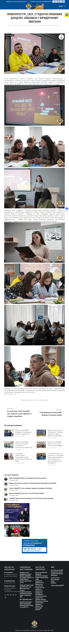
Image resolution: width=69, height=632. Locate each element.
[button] (67, 15)
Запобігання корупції (26, 593)
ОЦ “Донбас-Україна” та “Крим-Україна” (27, 578)
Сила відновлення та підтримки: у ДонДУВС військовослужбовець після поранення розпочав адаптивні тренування (56, 458)
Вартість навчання (25, 576)
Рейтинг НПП (39, 606)
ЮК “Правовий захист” (26, 599)
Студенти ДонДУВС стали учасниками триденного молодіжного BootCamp (23, 444)
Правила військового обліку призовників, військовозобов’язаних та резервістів (26, 604)
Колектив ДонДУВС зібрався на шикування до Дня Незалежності (23, 432)
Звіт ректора (39, 586)
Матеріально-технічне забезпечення (41, 602)
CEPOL (53, 581)
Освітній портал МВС (57, 570)
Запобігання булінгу (25, 592)
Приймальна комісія (25, 574)
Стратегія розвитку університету (41, 597)
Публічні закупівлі (40, 599)
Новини (8, 37)
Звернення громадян (41, 576)
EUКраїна (53, 583)
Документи (38, 604)
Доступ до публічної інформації (41, 573)
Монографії (38, 608)
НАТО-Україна (55, 579)
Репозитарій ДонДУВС (57, 585)
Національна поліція (57, 572)
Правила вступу (24, 572)
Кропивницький (9, 35)
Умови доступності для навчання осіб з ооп (26, 586)
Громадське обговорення (39, 593)
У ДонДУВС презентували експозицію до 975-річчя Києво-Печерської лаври (23, 457)
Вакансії (37, 609)
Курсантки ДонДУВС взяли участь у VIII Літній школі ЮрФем (55, 443)
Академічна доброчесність (39, 581)
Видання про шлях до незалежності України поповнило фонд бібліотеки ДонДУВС (55, 433)
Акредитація (39, 584)
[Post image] (8, 433)
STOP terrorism (55, 578)
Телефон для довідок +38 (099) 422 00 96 (41, 1)
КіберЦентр (54, 575)
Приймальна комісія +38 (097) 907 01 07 (16, 1)
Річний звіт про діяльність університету (39, 589)
